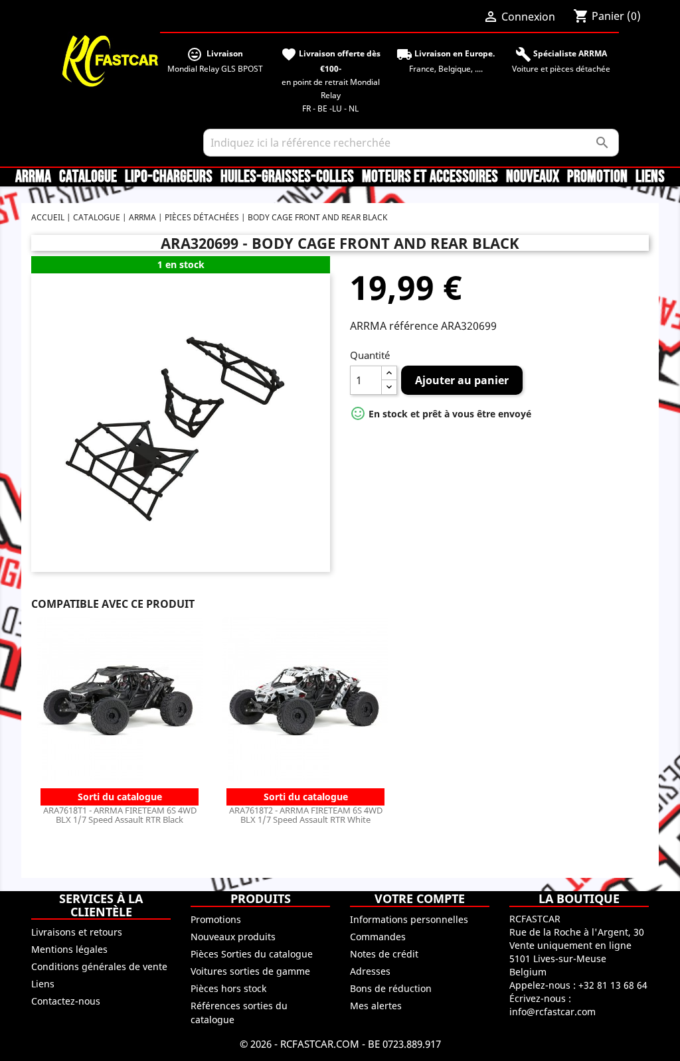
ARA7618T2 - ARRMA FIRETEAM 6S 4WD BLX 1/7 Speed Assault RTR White (305, 815)
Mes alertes (376, 1005)
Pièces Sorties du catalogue (252, 954)
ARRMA (33, 177)
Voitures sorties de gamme (250, 971)
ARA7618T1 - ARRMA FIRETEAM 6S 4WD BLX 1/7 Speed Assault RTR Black (120, 815)
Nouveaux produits (233, 936)
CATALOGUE (88, 177)
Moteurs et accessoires (430, 177)
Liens (650, 177)
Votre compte (420, 898)
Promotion (597, 177)
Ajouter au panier (462, 380)
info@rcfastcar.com (552, 1011)
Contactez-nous (65, 1001)
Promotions (216, 919)
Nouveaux (532, 177)
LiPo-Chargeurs (168, 177)
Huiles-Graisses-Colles (287, 177)
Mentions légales (69, 949)
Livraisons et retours (76, 932)
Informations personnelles (409, 919)
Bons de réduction (391, 988)
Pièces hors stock (228, 988)
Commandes (378, 936)
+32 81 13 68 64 (612, 985)
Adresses (370, 971)
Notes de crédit (384, 954)
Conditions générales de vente (99, 966)
